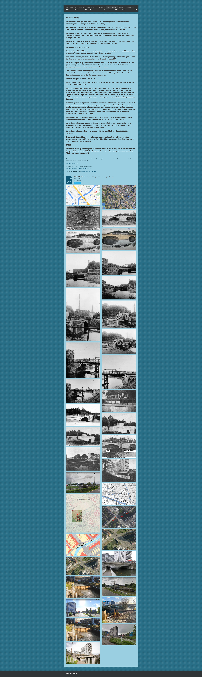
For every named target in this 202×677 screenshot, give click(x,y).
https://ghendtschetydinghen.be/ (88, 171)
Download (77, 183)
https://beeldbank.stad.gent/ (72, 163)
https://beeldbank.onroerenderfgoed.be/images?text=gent (79, 168)
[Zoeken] (136, 10)
